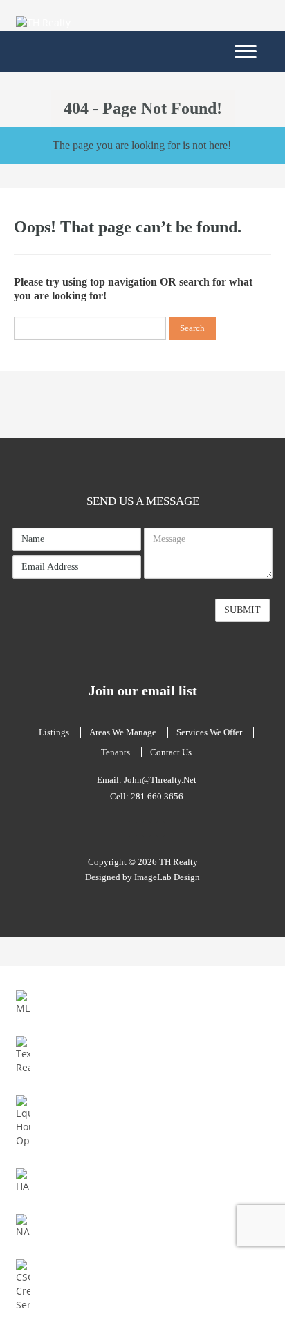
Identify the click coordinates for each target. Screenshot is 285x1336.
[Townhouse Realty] (57, 22)
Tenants (115, 752)
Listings (54, 732)
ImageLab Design (167, 877)
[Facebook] (133, 829)
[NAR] (22, 1225)
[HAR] (22, 1179)
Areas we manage (122, 732)
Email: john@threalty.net (146, 780)
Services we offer (209, 732)
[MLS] (22, 1001)
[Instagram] (146, 829)
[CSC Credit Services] (22, 1284)
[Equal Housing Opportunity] (22, 1120)
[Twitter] (160, 829)
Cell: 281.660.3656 (146, 796)
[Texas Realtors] (22, 1054)
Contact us (171, 752)
